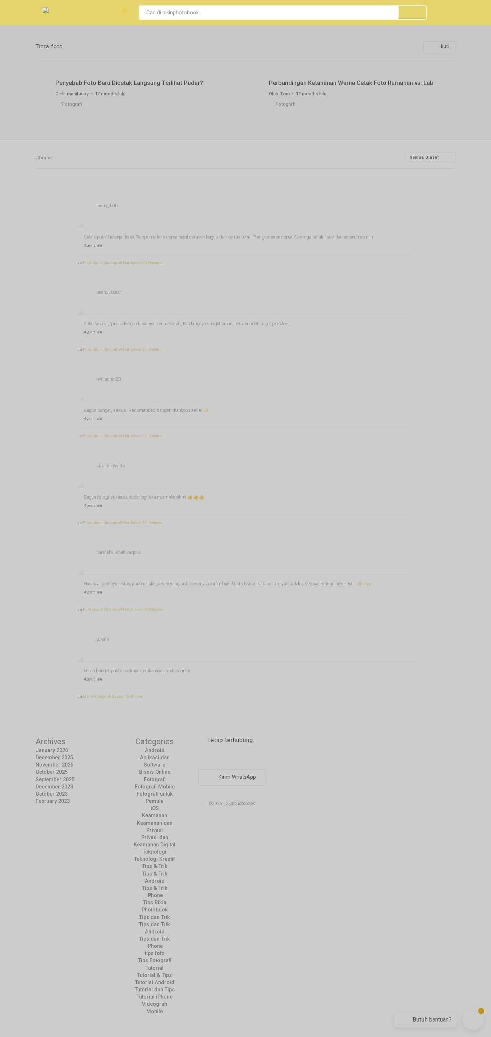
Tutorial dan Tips (155, 990)
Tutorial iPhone (155, 997)
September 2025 (55, 780)
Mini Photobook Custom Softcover (113, 696)
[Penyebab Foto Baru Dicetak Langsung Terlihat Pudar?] (139, 69)
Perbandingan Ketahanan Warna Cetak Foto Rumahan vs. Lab (351, 82)
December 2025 (54, 758)
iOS (155, 808)
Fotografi (72, 104)
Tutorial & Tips (154, 975)
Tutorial (155, 968)
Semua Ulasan (425, 157)
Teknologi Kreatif (154, 859)
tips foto (155, 953)
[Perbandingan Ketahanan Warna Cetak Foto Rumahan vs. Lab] (352, 69)
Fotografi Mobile (155, 787)
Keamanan (154, 816)
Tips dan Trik (154, 917)
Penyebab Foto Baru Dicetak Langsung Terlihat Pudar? (129, 82)
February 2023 (53, 801)
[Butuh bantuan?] (473, 1019)
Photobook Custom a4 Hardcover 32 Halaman (123, 349)
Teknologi (154, 852)
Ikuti (444, 46)
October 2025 (52, 772)
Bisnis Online (154, 772)
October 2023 (52, 794)
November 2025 (54, 765)
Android (155, 750)
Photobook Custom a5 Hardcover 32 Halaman (123, 262)
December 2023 (54, 787)
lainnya (364, 583)
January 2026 (52, 750)
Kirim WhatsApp (236, 777)
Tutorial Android (154, 982)
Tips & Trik (155, 866)
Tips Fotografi (154, 961)
